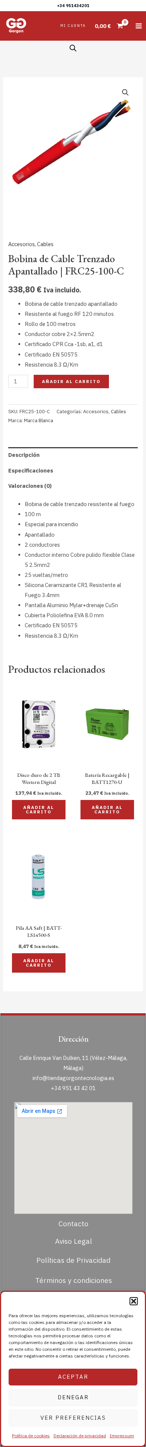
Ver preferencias (73, 1417)
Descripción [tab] (24, 454)
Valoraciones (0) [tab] (30, 485)
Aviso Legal (73, 1241)
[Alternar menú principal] (138, 26)
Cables (45, 244)
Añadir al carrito (71, 381)
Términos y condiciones (73, 1280)
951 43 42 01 (79, 1088)
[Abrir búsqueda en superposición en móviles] (73, 48)
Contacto (73, 1223)
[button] (133, 1301)
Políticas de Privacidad (73, 1260)
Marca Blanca (38, 420)
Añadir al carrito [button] (38, 809)
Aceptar (73, 1376)
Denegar (73, 1397)
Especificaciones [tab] (30, 470)
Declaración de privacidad (80, 1435)
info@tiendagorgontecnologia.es (73, 1078)
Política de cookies (31, 1435)
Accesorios (21, 244)
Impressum (122, 1435)
